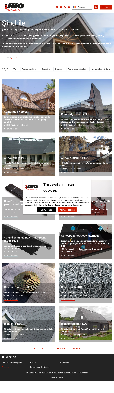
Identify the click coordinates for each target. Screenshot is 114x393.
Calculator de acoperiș (12, 362)
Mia (62, 378)
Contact (33, 362)
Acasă (7, 58)
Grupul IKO (64, 362)
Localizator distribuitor (40, 367)
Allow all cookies (67, 210)
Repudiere (83, 373)
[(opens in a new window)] (57, 7)
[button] (16, 70)
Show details (46, 210)
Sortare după (5, 69)
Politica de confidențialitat (66, 373)
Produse (5, 367)
